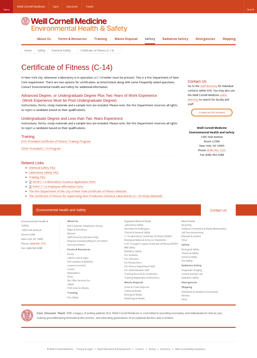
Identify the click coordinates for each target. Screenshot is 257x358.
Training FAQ (37, 177)
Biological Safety (190, 249)
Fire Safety (72, 297)
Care (56, 6)
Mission (71, 233)
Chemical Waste (132, 290)
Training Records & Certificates (140, 274)
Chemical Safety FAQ (42, 167)
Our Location (27, 210)
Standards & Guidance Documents (200, 291)
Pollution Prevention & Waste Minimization (204, 228)
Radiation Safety (175, 39)
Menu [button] (7, 9)
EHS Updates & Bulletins (80, 261)
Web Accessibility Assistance (190, 349)
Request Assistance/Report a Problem (87, 241)
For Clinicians (131, 258)
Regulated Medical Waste (137, 221)
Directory (165, 349)
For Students (131, 255)
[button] (250, 6)
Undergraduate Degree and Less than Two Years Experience (72, 118)
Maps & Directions (77, 229)
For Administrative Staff (136, 270)
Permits (186, 295)
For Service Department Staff (139, 266)
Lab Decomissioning (192, 232)
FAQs (70, 276)
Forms (70, 254)
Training (100, 39)
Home (25, 39)
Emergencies (205, 39)
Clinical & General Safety (137, 232)
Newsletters (73, 273)
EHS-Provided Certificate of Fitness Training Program (56, 141)
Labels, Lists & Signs (77, 258)
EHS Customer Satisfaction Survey (85, 225)
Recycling (186, 225)
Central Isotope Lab (192, 274)
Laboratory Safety (133, 225)
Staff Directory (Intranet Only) (82, 237)
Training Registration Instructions (141, 277)
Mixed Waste (188, 221)
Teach (90, 6)
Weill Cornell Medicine (31, 6)
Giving (152, 349)
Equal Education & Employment (114, 349)
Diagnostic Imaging (192, 270)
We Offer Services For (78, 280)
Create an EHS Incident (212, 112)
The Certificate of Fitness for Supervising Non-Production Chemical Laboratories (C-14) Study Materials (95, 196)
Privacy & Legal (85, 349)
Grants (71, 269)
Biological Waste (133, 294)
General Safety (189, 257)
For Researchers (133, 262)
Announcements (76, 244)
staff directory (208, 86)
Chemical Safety (190, 253)
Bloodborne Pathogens (136, 228)
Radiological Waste (134, 298)
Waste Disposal (126, 39)
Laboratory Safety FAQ (44, 172)
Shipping (229, 39)
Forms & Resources (72, 39)
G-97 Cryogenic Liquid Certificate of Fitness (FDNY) (151, 243)
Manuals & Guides (191, 236)
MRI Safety (129, 247)
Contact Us (218, 210)
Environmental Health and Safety (61, 210)
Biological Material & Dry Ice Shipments (145, 240)
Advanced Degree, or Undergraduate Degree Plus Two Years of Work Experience (89, 95)
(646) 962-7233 (216, 150)
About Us (44, 39)
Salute (70, 284)
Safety (150, 39)
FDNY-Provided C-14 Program (41, 148)
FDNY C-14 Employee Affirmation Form (57, 186)
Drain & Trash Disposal (136, 287)
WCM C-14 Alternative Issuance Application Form (64, 182)
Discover (72, 6)
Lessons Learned (76, 265)
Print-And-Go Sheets (78, 288)
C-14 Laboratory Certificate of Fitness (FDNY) (148, 236)
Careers (139, 349)
